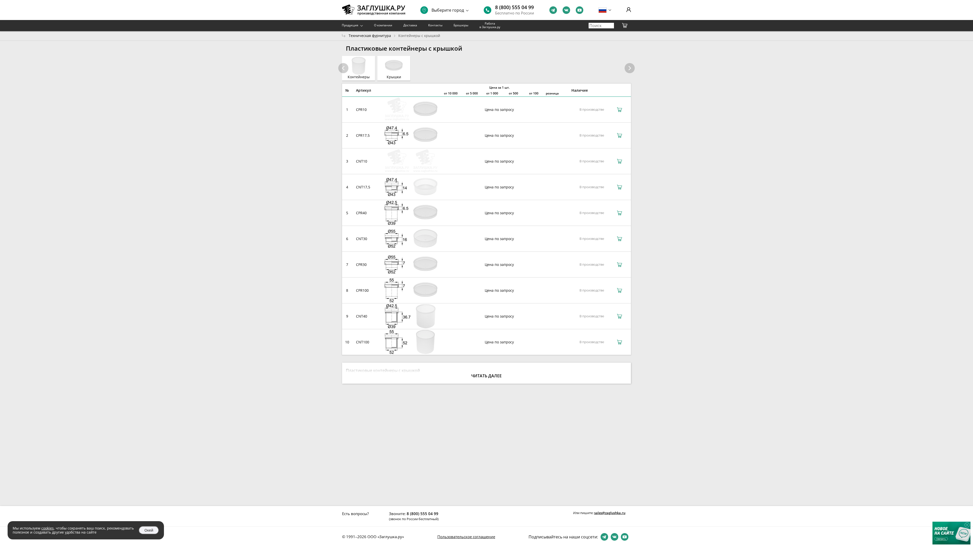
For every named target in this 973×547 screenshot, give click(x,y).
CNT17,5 (363, 187)
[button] (630, 68)
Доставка (410, 25)
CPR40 (361, 212)
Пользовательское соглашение (466, 536)
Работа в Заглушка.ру (489, 25)
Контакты (435, 25)
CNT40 (361, 316)
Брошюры (461, 25)
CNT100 (362, 342)
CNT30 (361, 238)
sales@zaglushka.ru (609, 513)
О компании (383, 25)
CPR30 (361, 264)
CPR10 (361, 109)
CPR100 (362, 290)
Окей (148, 530)
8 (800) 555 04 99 (514, 7)
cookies (47, 528)
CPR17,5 (363, 135)
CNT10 (361, 161)
